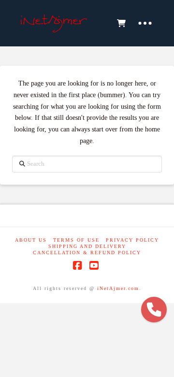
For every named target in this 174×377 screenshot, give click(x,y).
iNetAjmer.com (118, 288)
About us (31, 240)
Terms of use (76, 240)
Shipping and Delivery (87, 246)
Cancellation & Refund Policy (87, 252)
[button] (120, 23)
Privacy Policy (132, 240)
